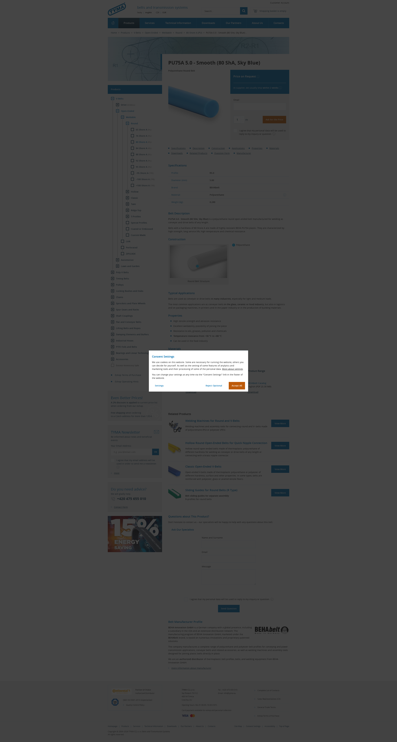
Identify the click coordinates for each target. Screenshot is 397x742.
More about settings (232, 369)
